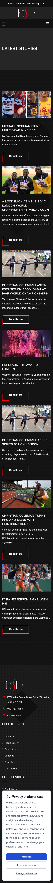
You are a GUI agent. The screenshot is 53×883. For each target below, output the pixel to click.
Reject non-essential (26, 865)
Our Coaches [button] (11, 768)
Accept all (27, 856)
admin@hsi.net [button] (14, 715)
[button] (4, 24)
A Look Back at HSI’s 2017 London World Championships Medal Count (26, 205)
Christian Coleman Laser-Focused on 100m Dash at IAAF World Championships (25, 289)
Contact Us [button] (10, 749)
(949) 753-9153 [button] (15, 708)
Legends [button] (9, 755)
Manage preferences (26, 873)
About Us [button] (9, 736)
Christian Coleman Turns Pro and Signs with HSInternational (24, 519)
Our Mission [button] (11, 789)
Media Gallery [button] (12, 743)
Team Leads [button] (11, 762)
